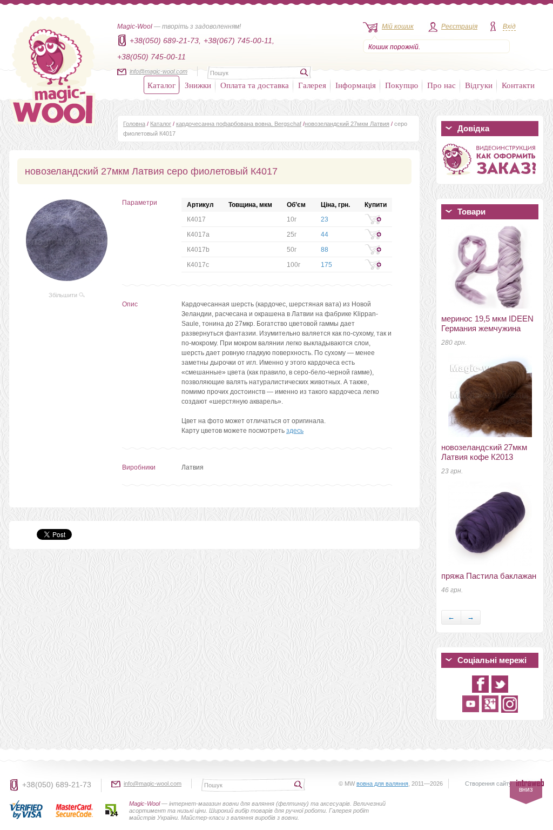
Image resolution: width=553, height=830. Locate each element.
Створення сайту (488, 783)
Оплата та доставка (254, 84)
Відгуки (479, 84)
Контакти (518, 84)
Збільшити (64, 295)
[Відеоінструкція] (489, 177)
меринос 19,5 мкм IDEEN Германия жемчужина (487, 323)
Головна (134, 124)
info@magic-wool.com (158, 71)
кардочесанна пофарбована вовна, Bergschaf (238, 124)
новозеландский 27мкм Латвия (347, 124)
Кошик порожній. (394, 47)
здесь (295, 430)
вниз (526, 789)
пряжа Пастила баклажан (488, 575)
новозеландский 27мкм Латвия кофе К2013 (484, 452)
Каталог (161, 84)
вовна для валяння (382, 783)
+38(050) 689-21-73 (56, 784)
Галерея (312, 84)
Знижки (198, 84)
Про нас (441, 84)
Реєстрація (459, 26)
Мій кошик (398, 26)
